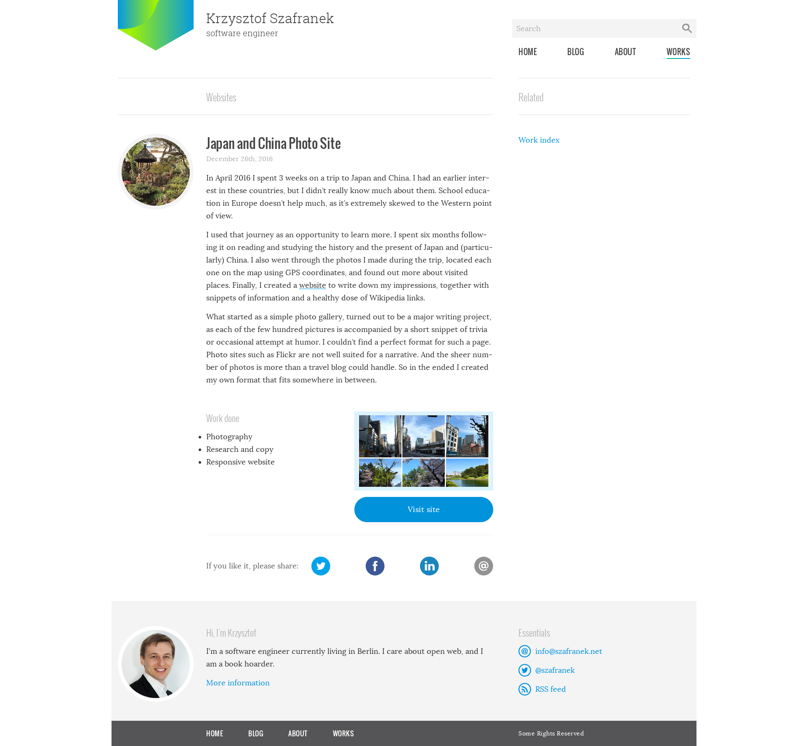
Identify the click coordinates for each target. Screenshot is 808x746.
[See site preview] (423, 451)
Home (527, 51)
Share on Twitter (320, 566)
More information (238, 683)
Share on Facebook (375, 566)
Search (687, 28)
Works (679, 51)
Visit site (424, 509)
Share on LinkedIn (429, 566)
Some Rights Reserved (551, 733)
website (312, 285)
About (625, 51)
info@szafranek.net (568, 651)
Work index (539, 140)
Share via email (483, 566)
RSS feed (550, 689)
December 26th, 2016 (239, 158)
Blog (575, 51)
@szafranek (555, 670)
